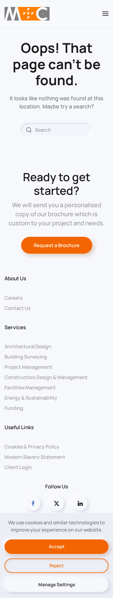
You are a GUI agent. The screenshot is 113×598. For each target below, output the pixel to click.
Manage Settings (56, 584)
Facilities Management (30, 387)
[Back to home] (27, 13)
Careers (13, 297)
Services (15, 327)
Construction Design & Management (46, 377)
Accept (56, 546)
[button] (105, 13)
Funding (14, 408)
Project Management (28, 367)
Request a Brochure (57, 245)
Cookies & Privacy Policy (32, 446)
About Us (15, 278)
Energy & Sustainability (31, 397)
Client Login (18, 467)
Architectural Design (28, 346)
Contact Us (17, 308)
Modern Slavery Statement (35, 457)
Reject (56, 565)
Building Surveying (26, 356)
